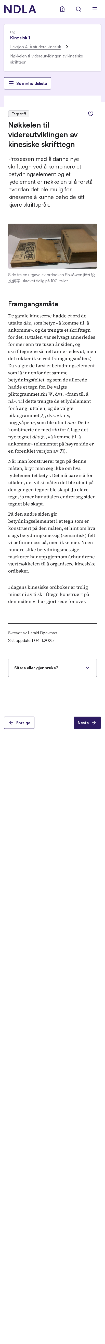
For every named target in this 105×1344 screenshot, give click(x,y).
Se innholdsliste (31, 83)
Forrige (23, 722)
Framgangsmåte (33, 304)
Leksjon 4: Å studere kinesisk (35, 46)
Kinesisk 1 (20, 37)
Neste (83, 722)
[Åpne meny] (95, 9)
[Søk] (78, 9)
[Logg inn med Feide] (62, 9)
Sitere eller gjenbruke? (36, 667)
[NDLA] (20, 9)
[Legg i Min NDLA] (91, 114)
